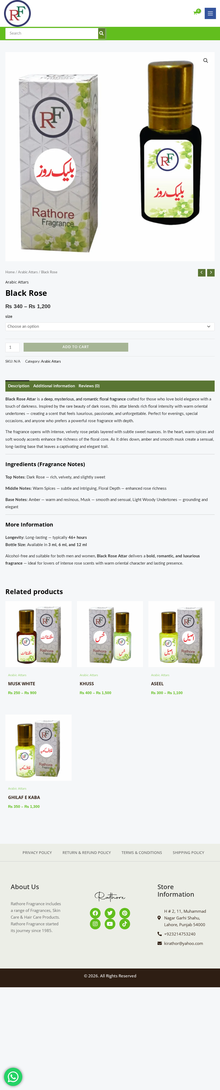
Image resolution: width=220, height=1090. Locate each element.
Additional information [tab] (54, 386)
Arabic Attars (28, 272)
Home (10, 272)
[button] (206, 60)
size (8, 317)
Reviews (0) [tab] (89, 386)
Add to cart (76, 347)
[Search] (101, 33)
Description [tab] (18, 386)
